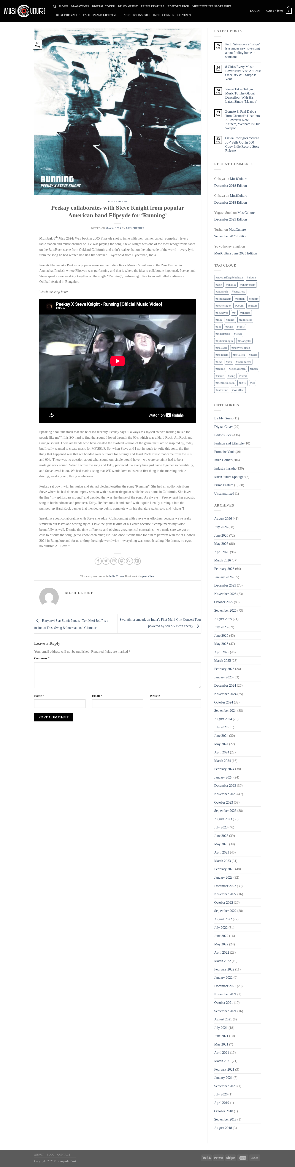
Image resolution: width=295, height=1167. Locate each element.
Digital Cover (103, 6)
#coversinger (223, 305)
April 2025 (221, 652)
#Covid (239, 305)
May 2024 (221, 744)
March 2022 (222, 961)
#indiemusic (223, 333)
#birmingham (223, 298)
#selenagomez (237, 368)
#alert (219, 284)
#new (219, 361)
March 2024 (222, 761)
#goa (218, 326)
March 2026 (222, 560)
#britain (240, 298)
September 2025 (225, 610)
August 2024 (223, 719)
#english (245, 312)
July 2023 (221, 827)
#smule (220, 375)
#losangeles (244, 340)
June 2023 (221, 836)
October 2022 (223, 902)
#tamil (243, 375)
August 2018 (223, 1128)
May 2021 (221, 1044)
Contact (184, 15)
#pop (229, 361)
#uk (252, 382)
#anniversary (247, 284)
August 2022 (223, 919)
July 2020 (221, 1094)
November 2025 (225, 594)
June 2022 (221, 936)
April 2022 (221, 952)
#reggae (220, 368)
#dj (234, 312)
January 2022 (223, 977)
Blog (50, 1154)
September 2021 (225, 1011)
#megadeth (222, 354)
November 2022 (225, 894)
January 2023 (223, 877)
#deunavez (222, 312)
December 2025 (225, 585)
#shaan (254, 368)
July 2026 (221, 527)
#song (231, 375)
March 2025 (222, 660)
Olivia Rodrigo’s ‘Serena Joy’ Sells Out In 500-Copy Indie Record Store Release (242, 144)
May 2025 (221, 644)
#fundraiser (245, 319)
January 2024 (223, 777)
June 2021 (221, 1036)
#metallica (239, 354)
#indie (241, 326)
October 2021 (223, 1002)
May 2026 (221, 543)
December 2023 (225, 785)
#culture (252, 305)
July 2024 (221, 727)
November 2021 (225, 994)
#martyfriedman (241, 347)
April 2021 (221, 1052)
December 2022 (225, 886)
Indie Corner (163, 15)
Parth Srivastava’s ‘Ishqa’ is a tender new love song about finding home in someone (242, 50)
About (39, 1154)
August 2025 (223, 619)
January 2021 (223, 1077)
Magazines (80, 6)
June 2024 (221, 735)
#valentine (222, 390)
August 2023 (223, 819)
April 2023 (221, 852)
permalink (148, 576)
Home (63, 6)
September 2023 (225, 810)
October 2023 (223, 802)
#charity (254, 298)
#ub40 (242, 382)
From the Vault (67, 15)
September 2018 (225, 1119)
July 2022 (221, 927)
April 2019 (221, 1103)
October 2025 (223, 602)
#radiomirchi (243, 361)
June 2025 (221, 635)
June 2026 (221, 535)
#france (230, 319)
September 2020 (225, 1086)
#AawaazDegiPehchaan (229, 277)
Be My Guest (128, 6)
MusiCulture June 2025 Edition (235, 253)
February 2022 (224, 969)
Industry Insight (136, 15)
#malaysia (221, 347)
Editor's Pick (223, 435)
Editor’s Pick (178, 6)
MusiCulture (135, 228)
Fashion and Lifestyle (101, 15)
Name (39, 695)
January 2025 (223, 677)
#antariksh (222, 291)
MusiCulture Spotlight (211, 6)
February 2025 (224, 669)
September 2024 (225, 710)
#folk (219, 319)
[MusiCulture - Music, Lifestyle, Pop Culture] (24, 11)
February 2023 (224, 869)
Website (155, 695)
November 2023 (225, 794)
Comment (41, 658)
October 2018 (223, 1111)
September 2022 (225, 911)
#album (251, 277)
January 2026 (223, 577)
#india (229, 326)
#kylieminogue (224, 340)
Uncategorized (224, 493)
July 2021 (221, 1028)
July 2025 (221, 627)
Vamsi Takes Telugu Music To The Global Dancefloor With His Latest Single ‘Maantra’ (241, 95)
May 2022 (221, 944)
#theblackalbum (225, 382)
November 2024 (225, 694)
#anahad (231, 284)
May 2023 (221, 844)
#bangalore (238, 291)
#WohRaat (238, 390)
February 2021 (224, 1069)
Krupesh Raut (66, 1161)
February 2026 (224, 569)
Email (97, 695)
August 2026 (223, 518)
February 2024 (224, 769)
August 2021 (223, 1019)
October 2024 (223, 702)
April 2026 (221, 552)
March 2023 (222, 861)
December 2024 (225, 685)
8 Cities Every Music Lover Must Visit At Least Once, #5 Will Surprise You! (243, 73)
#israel (238, 333)
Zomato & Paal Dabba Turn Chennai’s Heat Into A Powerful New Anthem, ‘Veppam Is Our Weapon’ (242, 120)
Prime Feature (153, 6)
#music (253, 354)
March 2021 (222, 1061)
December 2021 (225, 986)
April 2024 (221, 752)
